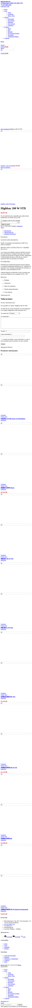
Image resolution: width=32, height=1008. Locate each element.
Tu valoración (5, 316)
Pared (9, 12)
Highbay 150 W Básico (7, 488)
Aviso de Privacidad (10, 955)
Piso (9, 30)
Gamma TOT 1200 (6, 838)
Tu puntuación (5, 313)
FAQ (5, 962)
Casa (5, 945)
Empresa (6, 957)
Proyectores (11, 20)
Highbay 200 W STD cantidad (11, 220)
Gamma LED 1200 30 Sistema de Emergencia (14, 909)
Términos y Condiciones (11, 959)
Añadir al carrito (5, 224)
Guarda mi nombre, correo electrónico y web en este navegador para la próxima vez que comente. (15, 340)
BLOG (2, 41)
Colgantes (10, 14)
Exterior (6, 948)
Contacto (6, 960)
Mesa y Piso (11, 16)
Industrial (10, 22)
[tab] (17, 231)
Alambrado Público (13, 36)
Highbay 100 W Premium (8, 204)
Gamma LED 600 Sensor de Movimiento (13, 418)
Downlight (11, 19)
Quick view (4, 416)
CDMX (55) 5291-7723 (16, 3)
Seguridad (11, 35)
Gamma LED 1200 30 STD (9, 767)
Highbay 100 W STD (7, 558)
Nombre (3, 331)
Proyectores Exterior (13, 33)
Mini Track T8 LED (7, 627)
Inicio (2, 129)
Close (2, 1003)
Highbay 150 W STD (7, 166)
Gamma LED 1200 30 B (8, 696)
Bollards (10, 32)
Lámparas (10, 25)
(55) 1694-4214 (6, 5)
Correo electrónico (6, 334)
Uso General (11, 24)
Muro (9, 28)
